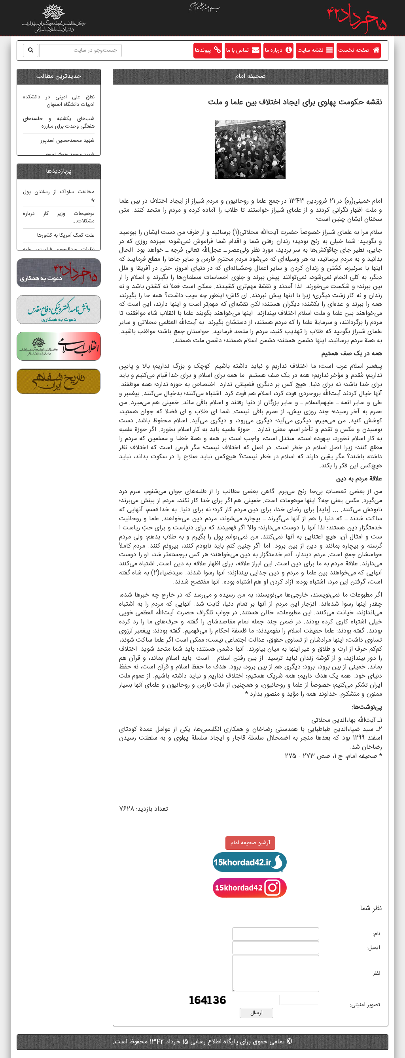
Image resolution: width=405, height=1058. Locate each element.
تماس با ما (239, 50)
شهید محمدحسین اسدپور (67, 140)
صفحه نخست (355, 50)
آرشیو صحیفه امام (250, 843)
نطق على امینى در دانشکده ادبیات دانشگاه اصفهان (59, 101)
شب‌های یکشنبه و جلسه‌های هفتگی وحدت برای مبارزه (59, 123)
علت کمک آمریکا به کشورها (66, 235)
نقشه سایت (311, 50)
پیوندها (204, 50)
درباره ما (275, 50)
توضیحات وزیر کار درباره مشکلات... (59, 217)
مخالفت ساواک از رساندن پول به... (59, 196)
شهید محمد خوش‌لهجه (70, 155)
